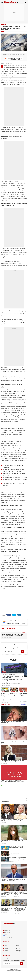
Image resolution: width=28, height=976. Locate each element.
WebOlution (18, 970)
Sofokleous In (11, 2)
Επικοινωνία (7, 930)
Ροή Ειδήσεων (19, 951)
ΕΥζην (17, 947)
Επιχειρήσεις (7, 948)
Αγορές (6, 950)
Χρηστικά (3, 24)
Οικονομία (24, 632)
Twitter (5, 937)
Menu (2, 2)
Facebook (3, 937)
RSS (11, 937)
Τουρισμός (18, 950)
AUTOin (18, 948)
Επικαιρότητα (8, 951)
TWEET (15, 615)
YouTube (7, 937)
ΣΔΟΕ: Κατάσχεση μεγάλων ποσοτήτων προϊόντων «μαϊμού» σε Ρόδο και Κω (12, 635)
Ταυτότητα (6, 929)
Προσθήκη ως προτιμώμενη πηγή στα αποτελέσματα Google (15, 59)
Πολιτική (6, 947)
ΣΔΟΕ (7, 612)
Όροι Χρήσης (7, 932)
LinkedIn (9, 937)
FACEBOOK (9, 615)
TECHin (17, 945)
